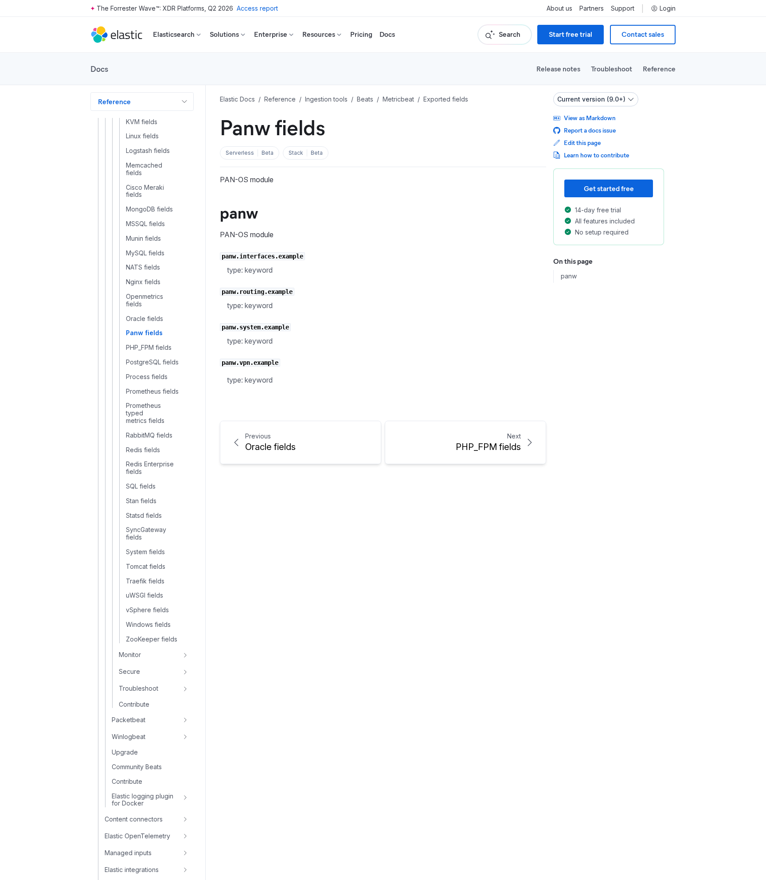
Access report (257, 8)
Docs (387, 34)
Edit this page (582, 142)
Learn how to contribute (596, 155)
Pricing (361, 34)
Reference (659, 68)
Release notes (558, 68)
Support (622, 8)
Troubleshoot (611, 68)
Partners (591, 8)
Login (668, 8)
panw (239, 212)
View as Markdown (590, 117)
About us (559, 8)
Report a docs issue (590, 130)
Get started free (609, 188)
